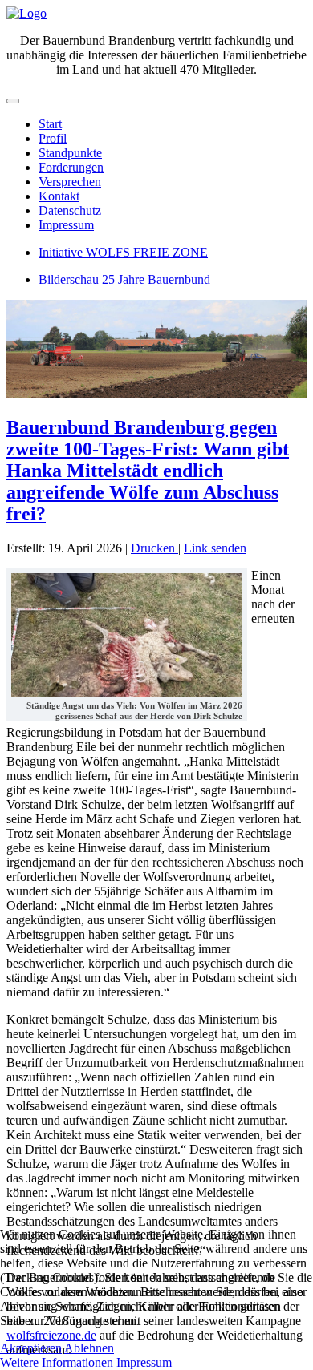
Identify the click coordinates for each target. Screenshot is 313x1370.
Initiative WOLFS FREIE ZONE (123, 252)
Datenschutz (70, 210)
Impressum (66, 225)
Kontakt (59, 196)
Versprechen (70, 181)
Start (50, 124)
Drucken (154, 548)
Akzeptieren (31, 1348)
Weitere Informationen (56, 1362)
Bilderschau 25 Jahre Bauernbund (124, 279)
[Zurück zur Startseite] (26, 13)
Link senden (215, 548)
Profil (53, 138)
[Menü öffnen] (12, 101)
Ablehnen (89, 1348)
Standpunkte (70, 153)
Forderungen (71, 167)
